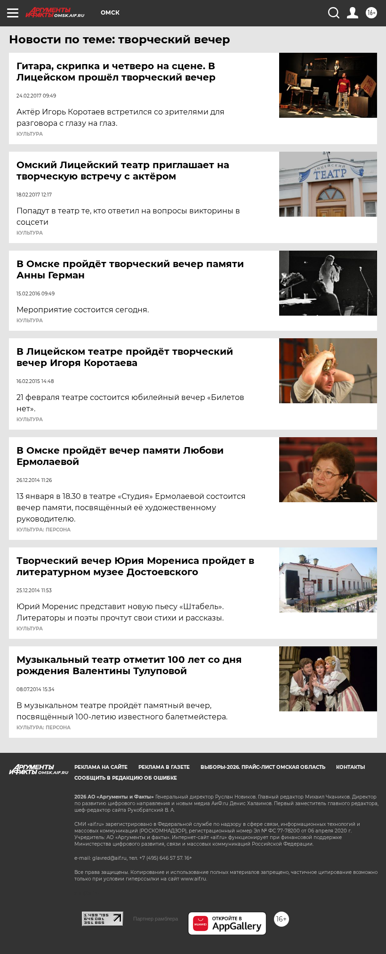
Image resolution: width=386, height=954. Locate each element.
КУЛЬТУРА (29, 134)
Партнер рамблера (155, 918)
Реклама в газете (164, 767)
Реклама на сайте (101, 767)
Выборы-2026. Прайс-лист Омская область (263, 767)
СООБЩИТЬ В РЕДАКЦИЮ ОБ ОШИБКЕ (125, 778)
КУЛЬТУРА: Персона (43, 530)
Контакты (350, 767)
